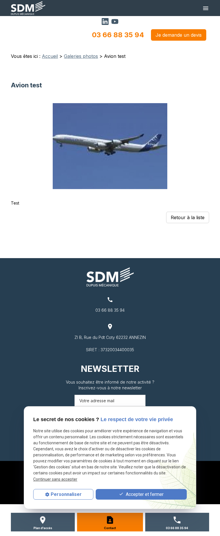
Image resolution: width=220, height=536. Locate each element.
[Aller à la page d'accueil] (28, 8)
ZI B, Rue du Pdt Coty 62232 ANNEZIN (110, 337)
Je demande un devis (179, 35)
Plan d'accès (43, 528)
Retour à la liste (188, 217)
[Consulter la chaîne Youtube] (114, 21)
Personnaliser (66, 494)
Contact (110, 528)
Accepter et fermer (144, 494)
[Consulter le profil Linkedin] (105, 21)
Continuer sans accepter (55, 479)
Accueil (50, 56)
